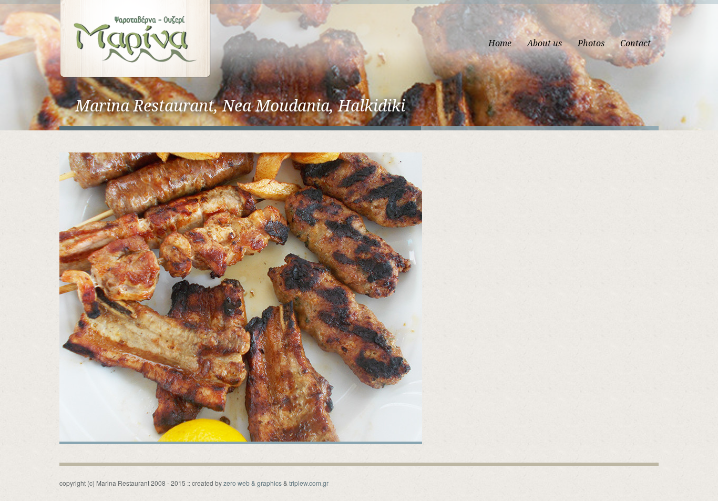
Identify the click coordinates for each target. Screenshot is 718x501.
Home (499, 43)
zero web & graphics (252, 482)
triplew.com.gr (309, 482)
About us (544, 43)
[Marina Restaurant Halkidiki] (135, 38)
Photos (591, 43)
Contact (635, 43)
